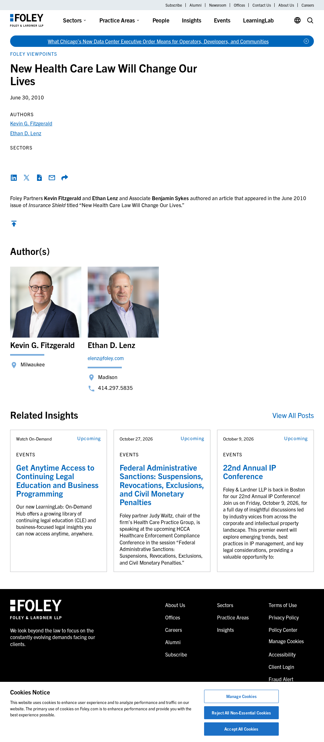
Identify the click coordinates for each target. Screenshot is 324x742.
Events (222, 20)
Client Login (281, 666)
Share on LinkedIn (14, 177)
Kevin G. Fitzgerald (31, 123)
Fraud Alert (281, 679)
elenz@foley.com (106, 358)
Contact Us (261, 5)
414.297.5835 (115, 387)
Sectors (72, 20)
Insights (191, 20)
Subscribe (173, 5)
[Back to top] (14, 225)
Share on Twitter (26, 177)
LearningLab (258, 20)
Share (64, 177)
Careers (308, 5)
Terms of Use (283, 605)
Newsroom (217, 5)
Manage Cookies (241, 696)
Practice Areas (117, 20)
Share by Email (52, 177)
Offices (239, 5)
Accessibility (282, 654)
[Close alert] (306, 41)
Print (39, 177)
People (161, 20)
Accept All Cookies (241, 729)
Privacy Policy (284, 617)
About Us (286, 5)
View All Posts (293, 415)
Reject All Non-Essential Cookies (241, 712)
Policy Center (283, 629)
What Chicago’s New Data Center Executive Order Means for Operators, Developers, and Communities (158, 41)
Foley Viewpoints (33, 54)
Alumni (196, 5)
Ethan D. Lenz (25, 133)
